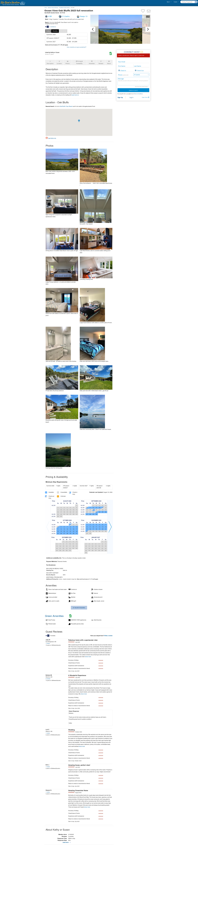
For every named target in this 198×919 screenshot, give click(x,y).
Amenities (92, 63)
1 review (48, 643)
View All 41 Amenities (79, 607)
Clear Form (145, 97)
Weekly (55, 31)
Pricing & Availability (79, 62)
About (109, 63)
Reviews (101, 63)
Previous (92, 29)
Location (59, 63)
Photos (68, 63)
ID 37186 (72, 7)
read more (74, 95)
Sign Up (120, 97)
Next (147, 29)
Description (50, 63)
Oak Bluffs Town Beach (66, 106)
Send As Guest (133, 90)
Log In (131, 97)
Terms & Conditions (138, 93)
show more (88, 656)
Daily (48, 31)
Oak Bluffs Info (52, 138)
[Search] (196, 2)
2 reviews (48, 678)
